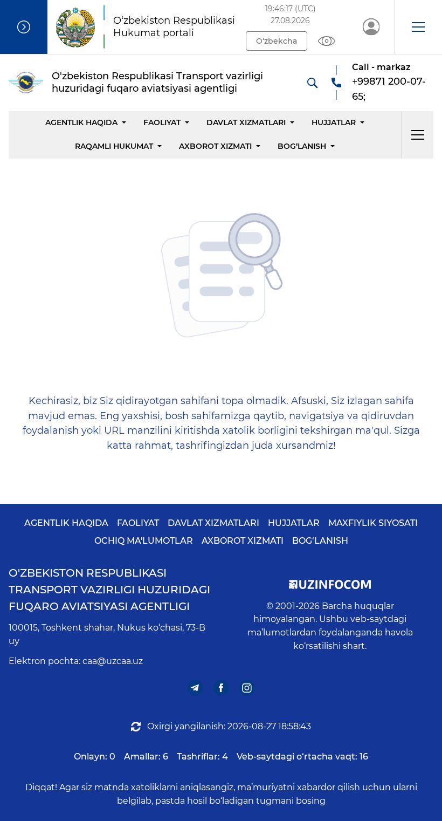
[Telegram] (195, 687)
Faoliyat (162, 122)
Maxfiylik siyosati (373, 523)
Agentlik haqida (81, 122)
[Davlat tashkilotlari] (23, 27)
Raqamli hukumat (114, 146)
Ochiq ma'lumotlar (143, 541)
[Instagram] (247, 687)
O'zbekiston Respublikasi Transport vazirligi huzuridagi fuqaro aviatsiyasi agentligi (109, 589)
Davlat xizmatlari (246, 122)
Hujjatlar (334, 122)
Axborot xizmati (215, 146)
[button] (418, 27)
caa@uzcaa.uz (112, 661)
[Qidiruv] (312, 82)
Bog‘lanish (302, 146)
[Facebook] (221, 687)
